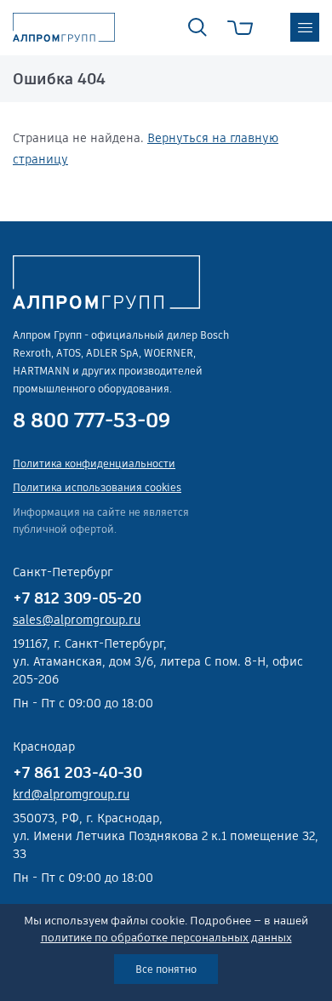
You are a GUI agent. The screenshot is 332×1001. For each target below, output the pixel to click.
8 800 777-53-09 (91, 420)
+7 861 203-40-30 (77, 772)
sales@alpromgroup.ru (76, 619)
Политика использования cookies (97, 487)
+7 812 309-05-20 (77, 598)
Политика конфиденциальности (94, 463)
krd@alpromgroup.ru (71, 794)
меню (304, 27)
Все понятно (166, 969)
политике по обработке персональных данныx (166, 938)
